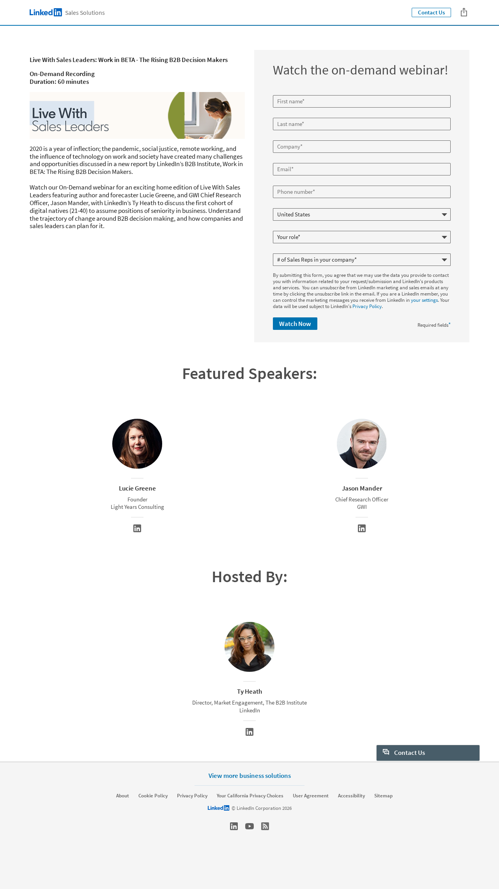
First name (285, 92)
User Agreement (311, 796)
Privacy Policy (367, 306)
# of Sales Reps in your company (308, 250)
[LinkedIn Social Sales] (234, 826)
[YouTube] (249, 826)
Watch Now (295, 323)
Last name (285, 115)
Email (280, 160)
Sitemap (383, 796)
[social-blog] (265, 826)
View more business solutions (250, 775)
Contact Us (431, 12)
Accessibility (351, 796)
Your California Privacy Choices (250, 796)
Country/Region (290, 205)
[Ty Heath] (249, 732)
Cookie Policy (153, 796)
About (122, 796)
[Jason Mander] (362, 528)
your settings (424, 300)
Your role (283, 228)
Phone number (289, 182)
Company (284, 137)
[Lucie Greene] (137, 528)
